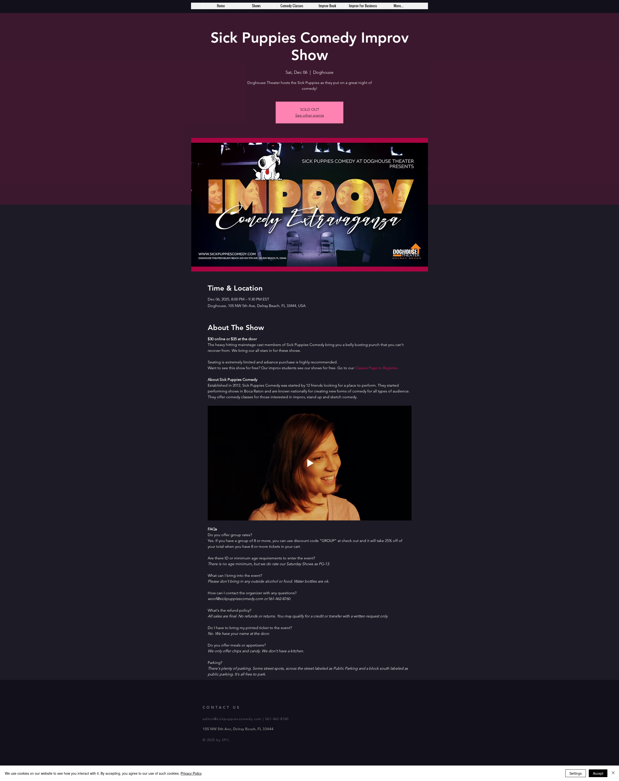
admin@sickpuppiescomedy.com (232, 719)
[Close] (613, 773)
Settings (575, 773)
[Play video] (310, 463)
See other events (309, 115)
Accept (598, 773)
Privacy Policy (191, 773)
